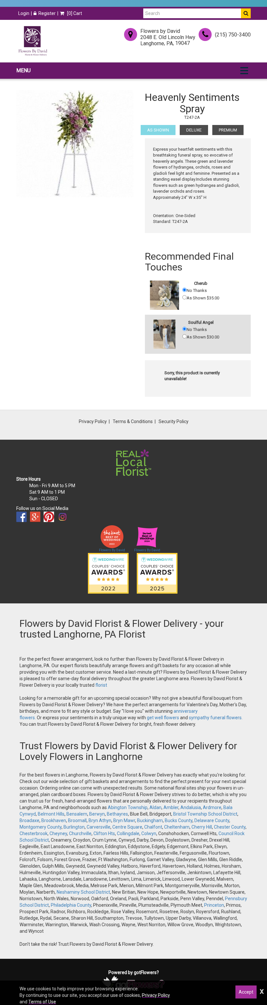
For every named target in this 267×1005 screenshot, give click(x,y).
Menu (23, 70)
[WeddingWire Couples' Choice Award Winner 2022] (108, 572)
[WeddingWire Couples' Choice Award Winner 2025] (157, 572)
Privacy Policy (93, 421)
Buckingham (150, 820)
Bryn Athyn (100, 820)
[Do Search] (246, 13)
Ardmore (212, 807)
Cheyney (58, 833)
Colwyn (148, 833)
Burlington (74, 827)
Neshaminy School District (83, 892)
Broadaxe (29, 820)
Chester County (230, 827)
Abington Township (128, 807)
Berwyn (97, 814)
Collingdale (128, 833)
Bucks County (178, 820)
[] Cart (74, 13)
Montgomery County (41, 827)
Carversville (98, 827)
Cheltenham (177, 827)
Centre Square (127, 827)
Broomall (77, 820)
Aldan (155, 807)
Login (23, 13)
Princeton (214, 905)
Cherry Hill (201, 827)
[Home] (32, 41)
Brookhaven (53, 820)
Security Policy (174, 421)
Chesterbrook (34, 833)
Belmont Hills (51, 814)
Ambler (170, 807)
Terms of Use (42, 1001)
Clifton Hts (104, 833)
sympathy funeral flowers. (216, 717)
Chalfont (153, 827)
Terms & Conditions (133, 421)
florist (101, 685)
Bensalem (76, 814)
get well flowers (163, 717)
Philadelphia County (71, 905)
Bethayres (117, 814)
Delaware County (211, 820)
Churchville (80, 833)
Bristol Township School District (205, 814)
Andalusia (190, 807)
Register (47, 13)
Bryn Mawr (124, 820)
